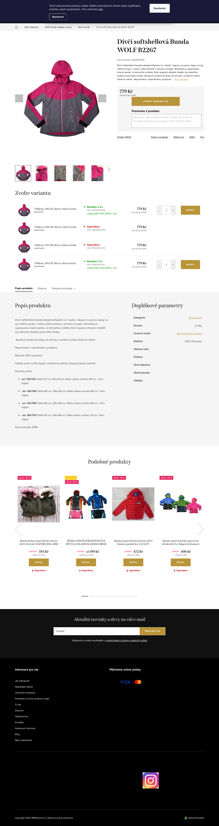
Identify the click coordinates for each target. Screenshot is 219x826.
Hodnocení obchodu (25, 728)
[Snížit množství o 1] (159, 210)
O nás (18, 704)
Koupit (190, 210)
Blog (17, 734)
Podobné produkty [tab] (62, 288)
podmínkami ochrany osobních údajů (126, 640)
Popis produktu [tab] (24, 288)
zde (101, 9)
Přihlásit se (152, 631)
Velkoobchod (21, 716)
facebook (133, 780)
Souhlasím (160, 8)
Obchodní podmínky (25, 692)
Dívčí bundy (195, 317)
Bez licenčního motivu (189, 333)
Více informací (181, 79)
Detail (39, 562)
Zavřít (135, 136)
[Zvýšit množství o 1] (173, 210)
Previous (18, 529)
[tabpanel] (38, 532)
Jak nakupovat (22, 680)
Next (200, 529)
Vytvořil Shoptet (196, 817)
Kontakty (19, 722)
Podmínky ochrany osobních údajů (32, 698)
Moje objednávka (23, 740)
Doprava (19, 710)
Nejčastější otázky (24, 686)
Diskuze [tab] (42, 288)
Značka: (124, 137)
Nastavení (58, 17)
